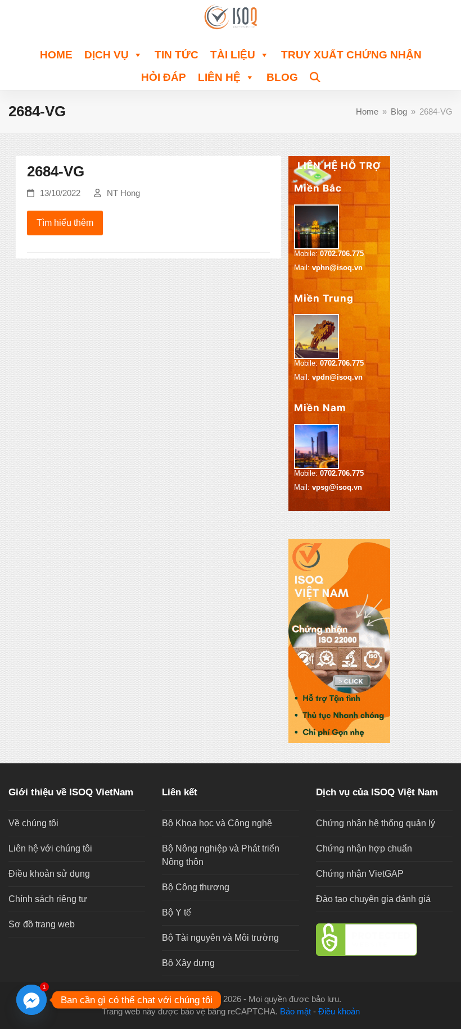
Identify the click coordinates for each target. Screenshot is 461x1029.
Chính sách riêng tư (47, 899)
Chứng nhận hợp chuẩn (364, 848)
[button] (315, 76)
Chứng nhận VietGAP (360, 873)
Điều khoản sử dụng (49, 873)
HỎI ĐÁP (163, 77)
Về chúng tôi (33, 823)
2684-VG (55, 171)
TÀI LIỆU (232, 55)
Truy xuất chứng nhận (351, 55)
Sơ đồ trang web (41, 924)
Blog (282, 77)
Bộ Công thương (195, 887)
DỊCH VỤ (106, 55)
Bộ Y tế (176, 912)
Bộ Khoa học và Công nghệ (217, 823)
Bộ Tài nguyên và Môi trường (220, 938)
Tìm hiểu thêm (65, 222)
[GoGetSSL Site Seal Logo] (384, 939)
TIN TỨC (176, 55)
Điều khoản (339, 1011)
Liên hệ (219, 77)
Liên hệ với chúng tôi (50, 848)
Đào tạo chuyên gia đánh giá (373, 899)
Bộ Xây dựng (188, 963)
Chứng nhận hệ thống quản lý (375, 823)
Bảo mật (295, 1011)
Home (56, 55)
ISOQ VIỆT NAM (189, 999)
